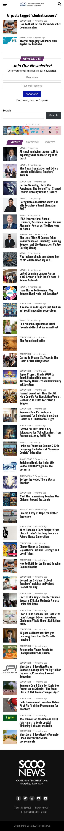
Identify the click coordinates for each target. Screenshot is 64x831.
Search (7, 110)
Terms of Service (23, 807)
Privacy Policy (42, 807)
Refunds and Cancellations (34, 812)
